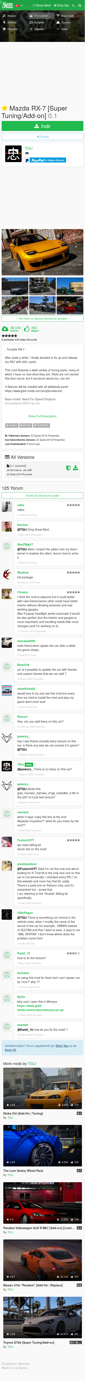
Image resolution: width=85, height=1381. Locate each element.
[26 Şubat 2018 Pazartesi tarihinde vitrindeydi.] (4, 108)
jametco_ (23, 736)
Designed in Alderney (15, 1363)
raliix (20, 505)
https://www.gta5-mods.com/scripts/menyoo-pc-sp (40, 1008)
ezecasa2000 (26, 641)
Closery (22, 592)
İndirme (14, 331)
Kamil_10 (23, 953)
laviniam (23, 973)
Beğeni (35, 331)
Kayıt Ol (10, 1050)
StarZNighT (25, 544)
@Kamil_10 (25, 1029)
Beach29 (23, 665)
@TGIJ (22, 529)
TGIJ (29, 148)
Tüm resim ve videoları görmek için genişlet (42, 318)
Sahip (29, 764)
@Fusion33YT (27, 869)
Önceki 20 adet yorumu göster (42, 495)
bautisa (22, 525)
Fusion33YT (25, 840)
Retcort (22, 716)
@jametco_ (25, 769)
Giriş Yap (62, 1046)
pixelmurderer (27, 864)
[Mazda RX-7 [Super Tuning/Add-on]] (42, 252)
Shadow (23, 572)
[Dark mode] (73, 5)
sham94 (22, 1025)
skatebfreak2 (26, 688)
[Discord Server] (27, 153)
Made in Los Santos (15, 1368)
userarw (22, 812)
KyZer (21, 997)
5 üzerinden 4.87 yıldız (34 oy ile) (19, 339)
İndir (45, 125)
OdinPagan (25, 913)
